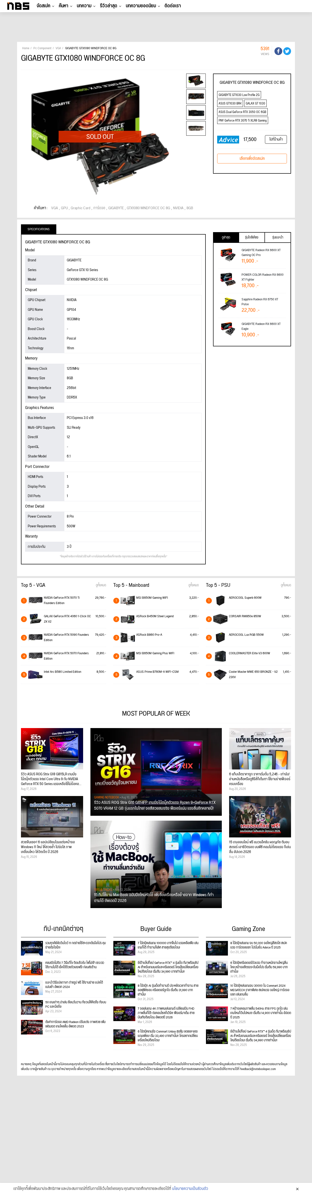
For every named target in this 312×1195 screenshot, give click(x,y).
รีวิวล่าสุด (108, 5)
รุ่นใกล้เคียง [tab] (251, 237)
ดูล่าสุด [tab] (226, 237)
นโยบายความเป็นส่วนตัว (190, 1188)
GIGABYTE (116, 208)
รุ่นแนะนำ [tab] (277, 237)
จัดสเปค (43, 5)
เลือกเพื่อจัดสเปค (252, 158)
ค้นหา (63, 5)
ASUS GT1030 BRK (230, 104)
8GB (189, 208)
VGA (54, 208)
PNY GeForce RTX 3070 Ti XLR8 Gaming (243, 121)
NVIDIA (178, 208)
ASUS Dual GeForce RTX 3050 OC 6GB (242, 112)
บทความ (84, 5)
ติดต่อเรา (173, 5)
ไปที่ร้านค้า (276, 139)
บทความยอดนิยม (141, 5)
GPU (64, 208)
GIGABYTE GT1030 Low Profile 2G (239, 95)
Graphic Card (80, 208)
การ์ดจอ (99, 208)
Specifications (39, 229)
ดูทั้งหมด (101, 585)
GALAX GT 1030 (255, 104)
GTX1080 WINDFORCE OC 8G (148, 208)
